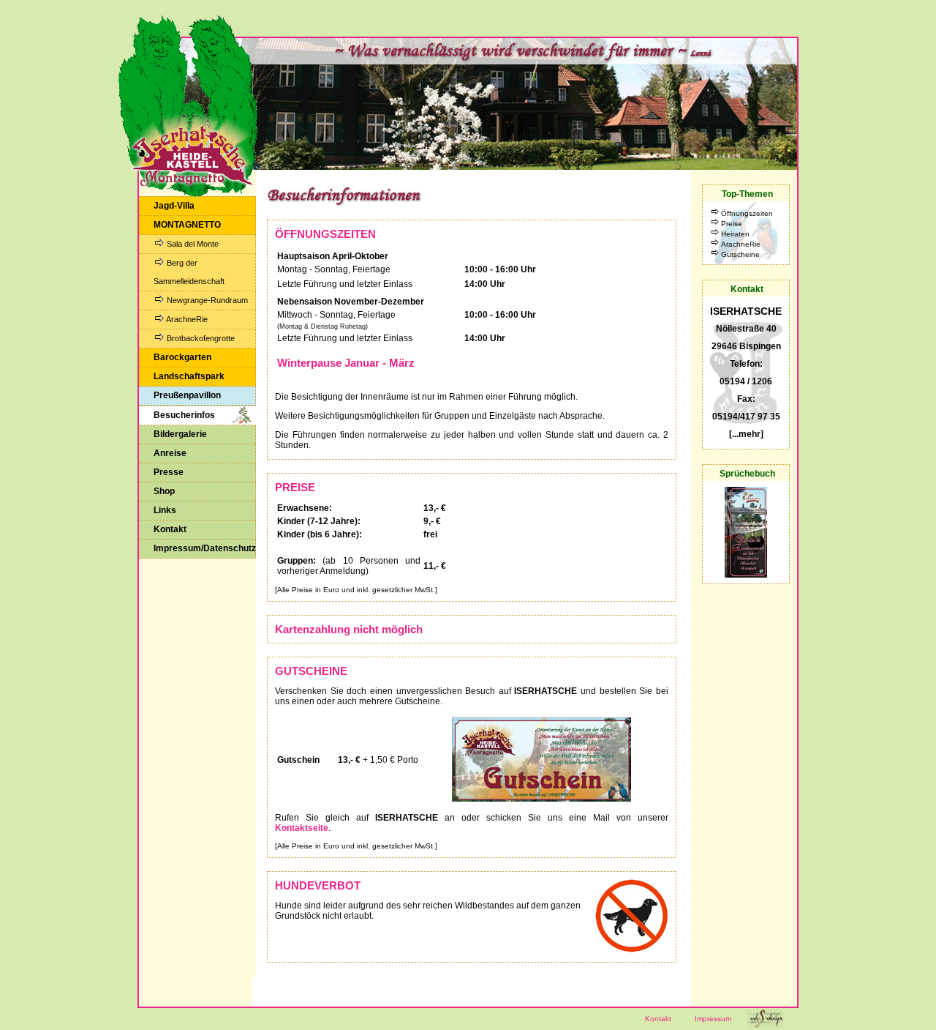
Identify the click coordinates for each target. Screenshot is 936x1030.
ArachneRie (186, 319)
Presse (169, 472)
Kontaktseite (301, 828)
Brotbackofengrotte (200, 338)
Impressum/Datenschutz (205, 548)
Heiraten (735, 234)
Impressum (713, 1019)
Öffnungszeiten (747, 213)
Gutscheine (740, 254)
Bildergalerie (180, 434)
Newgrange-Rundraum (206, 300)
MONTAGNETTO (187, 225)
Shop (164, 491)
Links (165, 510)
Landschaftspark (189, 376)
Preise (731, 224)
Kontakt (170, 529)
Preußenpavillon (187, 395)
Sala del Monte (192, 243)
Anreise (170, 453)
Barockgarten (182, 357)
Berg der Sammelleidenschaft (189, 272)
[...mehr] (746, 434)
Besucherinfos (184, 415)
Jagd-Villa (174, 206)
